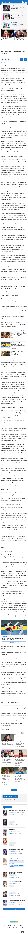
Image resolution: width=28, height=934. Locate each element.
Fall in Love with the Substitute (16, 881)
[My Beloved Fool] (5, 894)
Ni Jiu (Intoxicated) (13, 858)
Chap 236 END (12, 902)
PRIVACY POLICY (12, 925)
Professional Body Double (11, 57)
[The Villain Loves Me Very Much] (5, 852)
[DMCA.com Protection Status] (14, 921)
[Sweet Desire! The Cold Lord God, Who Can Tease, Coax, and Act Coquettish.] (5, 841)
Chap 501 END (12, 812)
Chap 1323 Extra (13, 851)
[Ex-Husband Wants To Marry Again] (5, 813)
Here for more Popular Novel (14, 909)
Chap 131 (11, 833)
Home (3, 57)
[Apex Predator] (5, 832)
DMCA (21, 927)
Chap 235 (11, 904)
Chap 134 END (12, 893)
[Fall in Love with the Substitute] (5, 884)
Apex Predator (12, 829)
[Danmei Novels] (7, 2)
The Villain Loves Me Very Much (16, 849)
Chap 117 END (12, 821)
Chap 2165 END (13, 842)
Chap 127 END (12, 883)
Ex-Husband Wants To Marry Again (17, 810)
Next (25, 59)
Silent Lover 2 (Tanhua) (14, 820)
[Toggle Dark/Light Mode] (9, 59)
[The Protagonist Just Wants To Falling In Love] (5, 875)
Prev (21, 59)
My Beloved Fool (12, 891)
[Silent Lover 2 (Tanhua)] (5, 822)
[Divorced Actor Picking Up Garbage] (5, 903)
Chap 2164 (12, 845)
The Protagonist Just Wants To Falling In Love (16, 873)
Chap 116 (11, 824)
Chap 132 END (12, 831)
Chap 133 (11, 895)
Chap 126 (11, 885)
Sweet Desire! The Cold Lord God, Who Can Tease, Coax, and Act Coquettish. (16, 840)
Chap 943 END (12, 875)
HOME (4, 925)
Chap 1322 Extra (13, 853)
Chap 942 (12, 877)
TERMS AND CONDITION (11, 927)
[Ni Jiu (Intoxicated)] (5, 861)
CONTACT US (22, 925)
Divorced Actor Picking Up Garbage (17, 900)
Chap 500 (12, 814)
